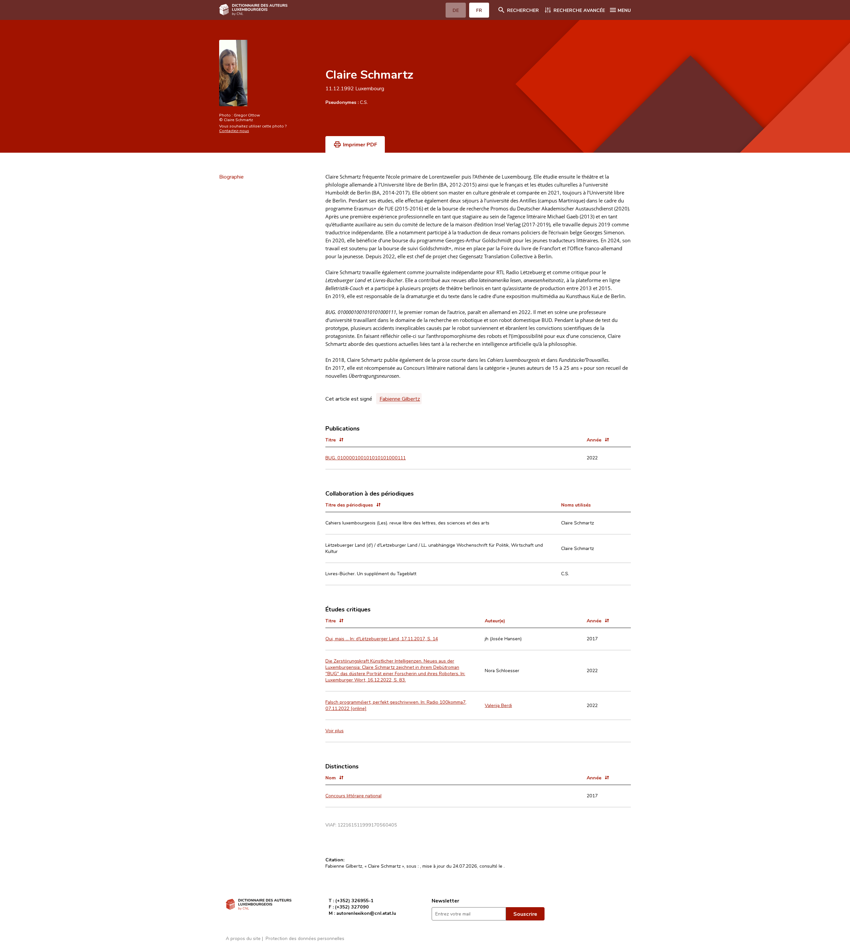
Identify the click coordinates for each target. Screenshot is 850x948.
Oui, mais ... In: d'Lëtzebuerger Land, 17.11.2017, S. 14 (381, 638)
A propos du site (243, 938)
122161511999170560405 (367, 825)
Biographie (231, 177)
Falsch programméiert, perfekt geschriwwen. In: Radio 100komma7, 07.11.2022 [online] (396, 705)
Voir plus (334, 730)
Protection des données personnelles (305, 938)
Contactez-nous (234, 130)
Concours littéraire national (353, 795)
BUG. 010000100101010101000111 (365, 457)
